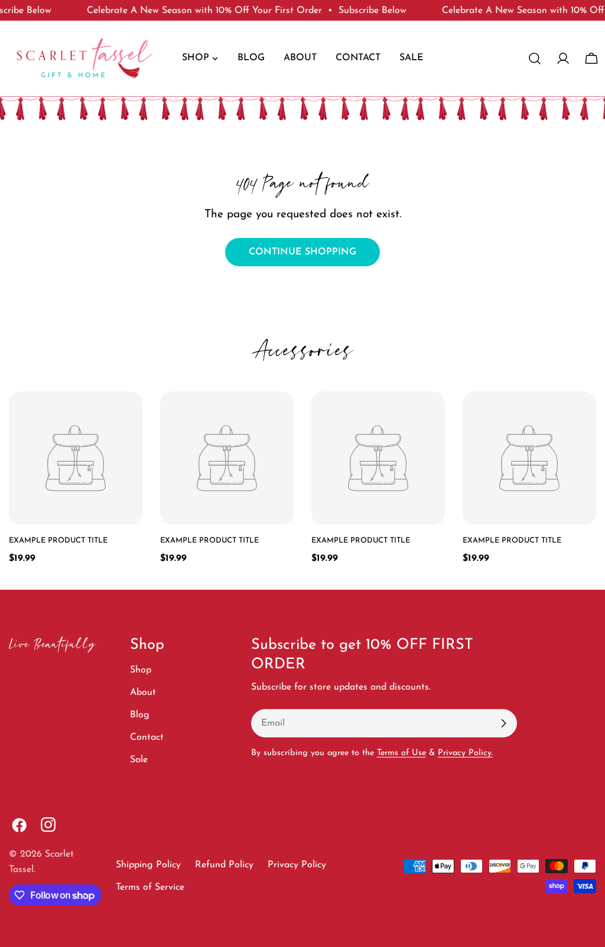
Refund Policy (224, 865)
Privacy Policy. (465, 753)
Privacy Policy (297, 865)
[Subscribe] (503, 723)
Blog (139, 715)
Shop (140, 670)
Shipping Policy (148, 865)
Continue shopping (302, 252)
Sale (139, 760)
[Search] (535, 58)
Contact (147, 737)
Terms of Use (401, 753)
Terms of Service (150, 887)
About (143, 692)
